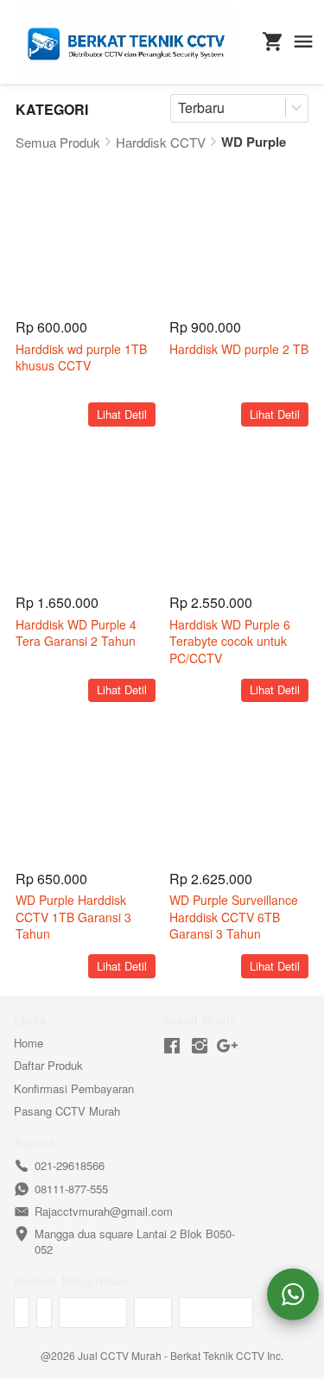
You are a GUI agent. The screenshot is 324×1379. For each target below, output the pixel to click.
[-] (172, 1046)
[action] (293, 1294)
